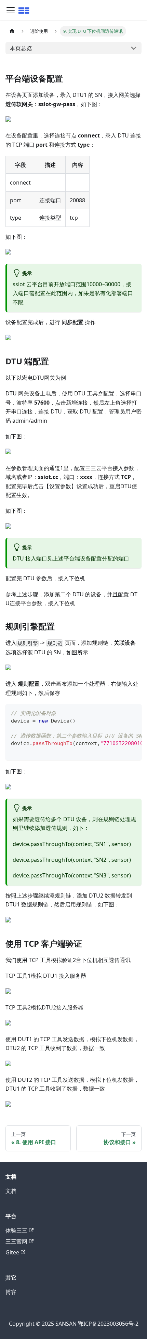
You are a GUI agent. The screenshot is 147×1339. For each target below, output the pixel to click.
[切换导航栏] (10, 10)
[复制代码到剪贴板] (133, 712)
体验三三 (16, 1230)
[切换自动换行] (120, 712)
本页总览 (21, 48)
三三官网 (16, 1241)
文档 (10, 1191)
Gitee (12, 1252)
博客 (10, 1292)
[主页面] (11, 31)
